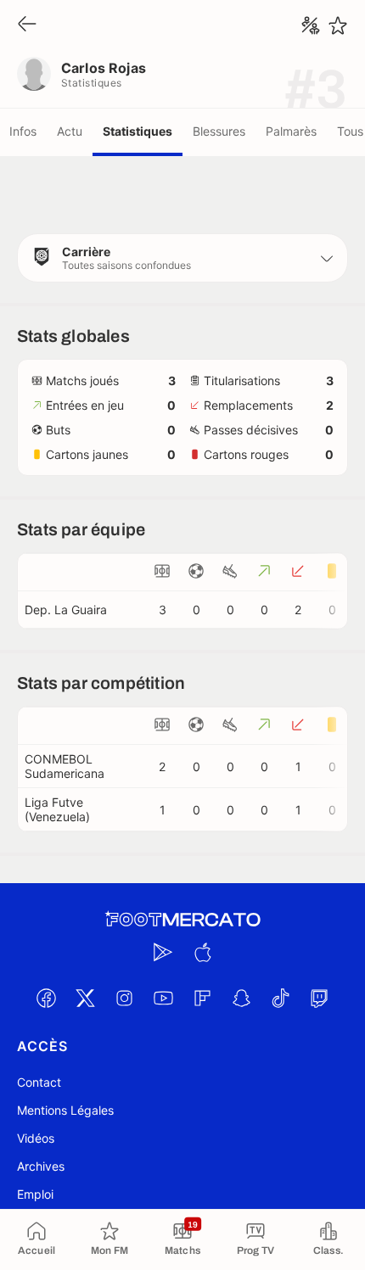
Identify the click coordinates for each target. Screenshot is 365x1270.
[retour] (27, 25)
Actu (69, 131)
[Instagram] (124, 997)
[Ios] (202, 952)
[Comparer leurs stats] (310, 25)
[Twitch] (319, 997)
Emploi (35, 1194)
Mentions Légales (65, 1110)
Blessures (219, 131)
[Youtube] (163, 997)
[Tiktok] (280, 997)
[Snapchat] (241, 997)
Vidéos (35, 1138)
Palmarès (291, 131)
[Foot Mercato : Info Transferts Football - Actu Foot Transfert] (182, 919)
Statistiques (137, 131)
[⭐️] (338, 25)
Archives (41, 1166)
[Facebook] (46, 997)
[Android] (163, 952)
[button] (182, 258)
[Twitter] (85, 997)
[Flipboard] (202, 997)
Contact (39, 1082)
